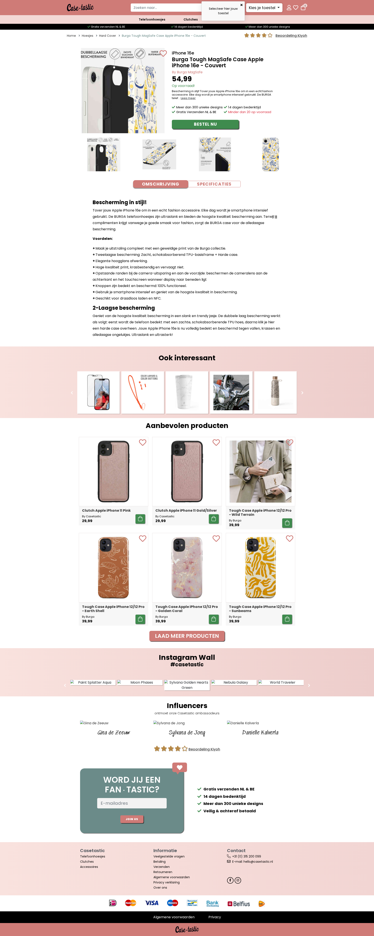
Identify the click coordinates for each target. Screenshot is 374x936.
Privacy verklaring (166, 882)
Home (71, 36)
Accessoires (89, 867)
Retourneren (162, 872)
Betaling (159, 861)
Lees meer (188, 98)
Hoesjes (87, 36)
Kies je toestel (262, 7)
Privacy (214, 917)
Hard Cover (107, 36)
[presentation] (72, 393)
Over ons (160, 887)
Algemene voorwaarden (171, 877)
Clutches (191, 19)
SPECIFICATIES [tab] (214, 184)
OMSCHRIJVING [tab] (160, 184)
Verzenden (161, 867)
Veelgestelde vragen (169, 856)
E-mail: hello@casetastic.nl (252, 861)
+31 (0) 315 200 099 (246, 856)
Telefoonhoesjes (152, 19)
